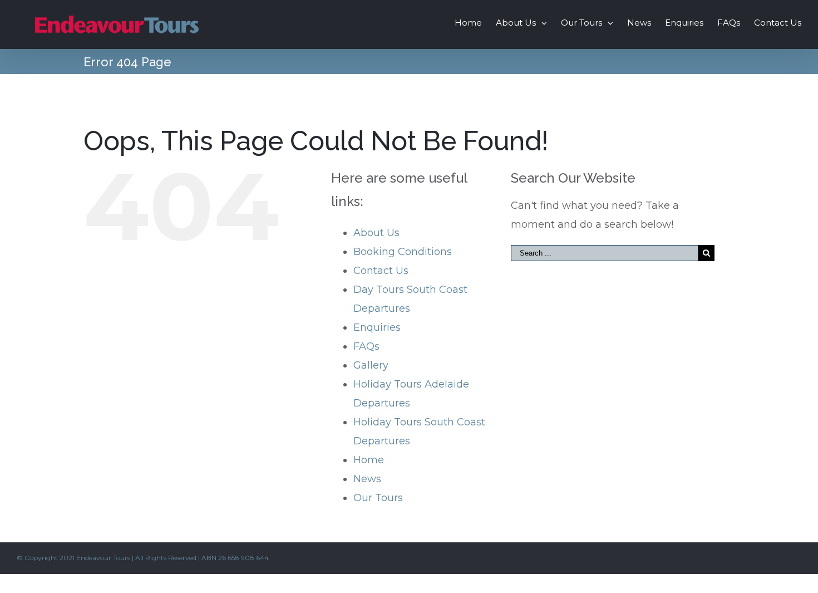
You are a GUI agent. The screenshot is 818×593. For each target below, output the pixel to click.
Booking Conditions (402, 252)
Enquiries (377, 327)
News (367, 479)
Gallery (370, 365)
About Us (376, 233)
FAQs (366, 346)
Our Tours (378, 498)
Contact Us (380, 270)
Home (368, 460)
